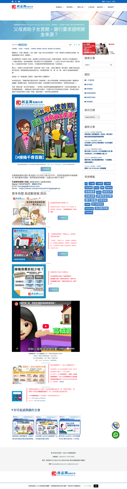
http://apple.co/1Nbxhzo (39, 398)
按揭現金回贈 (104, 196)
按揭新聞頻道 (91, 93)
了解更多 (63, 218)
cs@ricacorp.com (72, 464)
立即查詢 (45, 169)
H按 (86, 183)
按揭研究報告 (91, 97)
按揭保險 (109, 188)
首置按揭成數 (89, 208)
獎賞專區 (70, 7)
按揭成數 (50, 48)
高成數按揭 (101, 208)
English (108, 1)
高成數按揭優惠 (88, 212)
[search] (96, 65)
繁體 (103, 1)
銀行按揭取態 (57, 48)
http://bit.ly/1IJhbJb (39, 400)
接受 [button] (96, 486)
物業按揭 (102, 200)
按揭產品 (59, 7)
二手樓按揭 (33, 48)
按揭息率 (44, 48)
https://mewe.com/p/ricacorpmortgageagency (39, 188)
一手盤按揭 (90, 80)
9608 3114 (37, 184)
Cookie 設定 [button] (87, 486)
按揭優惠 (39, 48)
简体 (113, 1)
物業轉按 (87, 204)
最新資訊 (100, 7)
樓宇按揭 (90, 200)
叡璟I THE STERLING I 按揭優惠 (95, 168)
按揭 (102, 188)
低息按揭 (88, 188)
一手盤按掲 (26, 48)
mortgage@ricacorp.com (29, 186)
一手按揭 (19, 48)
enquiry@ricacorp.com (59, 464)
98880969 (71, 164)
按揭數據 (90, 89)
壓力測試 (96, 187)
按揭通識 (90, 102)
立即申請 (91, 7)
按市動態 (22, 44)
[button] (99, 49)
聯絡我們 (111, 7)
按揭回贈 (99, 192)
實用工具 (80, 7)
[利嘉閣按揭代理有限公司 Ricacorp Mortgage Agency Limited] (22, 7)
